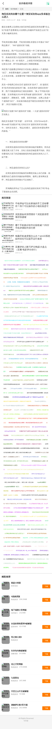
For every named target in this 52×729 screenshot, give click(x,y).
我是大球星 (16, 583)
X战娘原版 (15, 596)
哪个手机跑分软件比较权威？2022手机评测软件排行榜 (32, 226)
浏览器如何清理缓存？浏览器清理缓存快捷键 (32, 215)
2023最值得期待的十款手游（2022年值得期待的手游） (24, 358)
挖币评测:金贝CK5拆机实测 (31, 456)
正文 (20, 9)
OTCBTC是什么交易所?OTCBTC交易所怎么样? (30, 341)
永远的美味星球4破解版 (21, 623)
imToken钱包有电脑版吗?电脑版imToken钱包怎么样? (28, 508)
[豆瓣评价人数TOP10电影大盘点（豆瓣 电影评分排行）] (8, 250)
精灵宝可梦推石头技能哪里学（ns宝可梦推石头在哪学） (20, 260)
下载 (46, 586)
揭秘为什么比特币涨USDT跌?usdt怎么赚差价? (22, 290)
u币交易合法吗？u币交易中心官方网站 (33, 542)
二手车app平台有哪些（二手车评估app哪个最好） (24, 388)
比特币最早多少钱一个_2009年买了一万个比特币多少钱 (27, 303)
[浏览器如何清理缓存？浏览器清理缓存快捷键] (8, 217)
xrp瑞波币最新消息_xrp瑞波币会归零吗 (23, 380)
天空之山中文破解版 (20, 691)
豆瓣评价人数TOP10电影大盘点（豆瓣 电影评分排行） (31, 248)
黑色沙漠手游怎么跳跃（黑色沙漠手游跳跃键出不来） (32, 529)
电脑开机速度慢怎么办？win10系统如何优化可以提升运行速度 (32, 237)
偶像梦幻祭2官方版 (19, 705)
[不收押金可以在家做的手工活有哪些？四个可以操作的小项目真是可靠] (8, 206)
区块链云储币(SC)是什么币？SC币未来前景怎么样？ (19, 316)
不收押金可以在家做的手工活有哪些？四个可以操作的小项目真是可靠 (32, 206)
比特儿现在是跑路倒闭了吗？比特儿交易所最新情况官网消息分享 (25, 469)
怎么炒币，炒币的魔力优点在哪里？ (24, 410)
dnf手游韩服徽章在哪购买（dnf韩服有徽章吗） (22, 371)
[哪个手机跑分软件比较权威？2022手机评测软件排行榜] (8, 228)
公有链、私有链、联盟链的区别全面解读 (18, 282)
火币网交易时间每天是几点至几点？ (15, 533)
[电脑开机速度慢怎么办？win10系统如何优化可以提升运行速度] (8, 239)
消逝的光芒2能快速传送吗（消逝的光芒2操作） (29, 444)
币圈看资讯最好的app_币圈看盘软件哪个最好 (33, 478)
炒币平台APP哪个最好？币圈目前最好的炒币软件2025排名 (28, 312)
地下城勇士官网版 (19, 610)
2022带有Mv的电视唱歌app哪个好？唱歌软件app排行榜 (28, 397)
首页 (7, 9)
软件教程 (14, 9)
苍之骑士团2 (16, 637)
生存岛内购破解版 (19, 651)
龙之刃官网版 (17, 664)
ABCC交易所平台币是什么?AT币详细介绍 (22, 491)
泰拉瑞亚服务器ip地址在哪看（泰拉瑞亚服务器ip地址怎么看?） (26, 422)
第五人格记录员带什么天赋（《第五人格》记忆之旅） (20, 482)
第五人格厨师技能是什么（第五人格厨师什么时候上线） (26, 520)
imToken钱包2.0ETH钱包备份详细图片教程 (17, 473)
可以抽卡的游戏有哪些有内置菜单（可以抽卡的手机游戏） (28, 567)
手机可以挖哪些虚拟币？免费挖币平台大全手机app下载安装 (27, 435)
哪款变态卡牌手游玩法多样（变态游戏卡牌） (19, 499)
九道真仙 (15, 678)
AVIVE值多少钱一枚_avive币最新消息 (26, 550)
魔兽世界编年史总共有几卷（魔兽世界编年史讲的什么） (26, 329)
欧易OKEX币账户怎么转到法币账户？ (29, 269)
